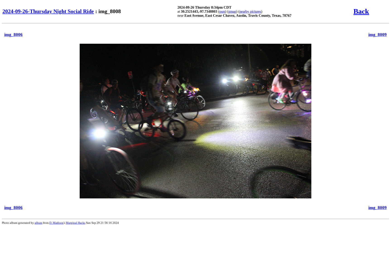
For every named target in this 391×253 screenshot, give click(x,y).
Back (361, 11)
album (38, 222)
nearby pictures (250, 11)
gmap (232, 11)
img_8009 (377, 34)
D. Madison (56, 222)
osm (222, 11)
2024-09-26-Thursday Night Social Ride (48, 11)
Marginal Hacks (75, 222)
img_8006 (13, 34)
